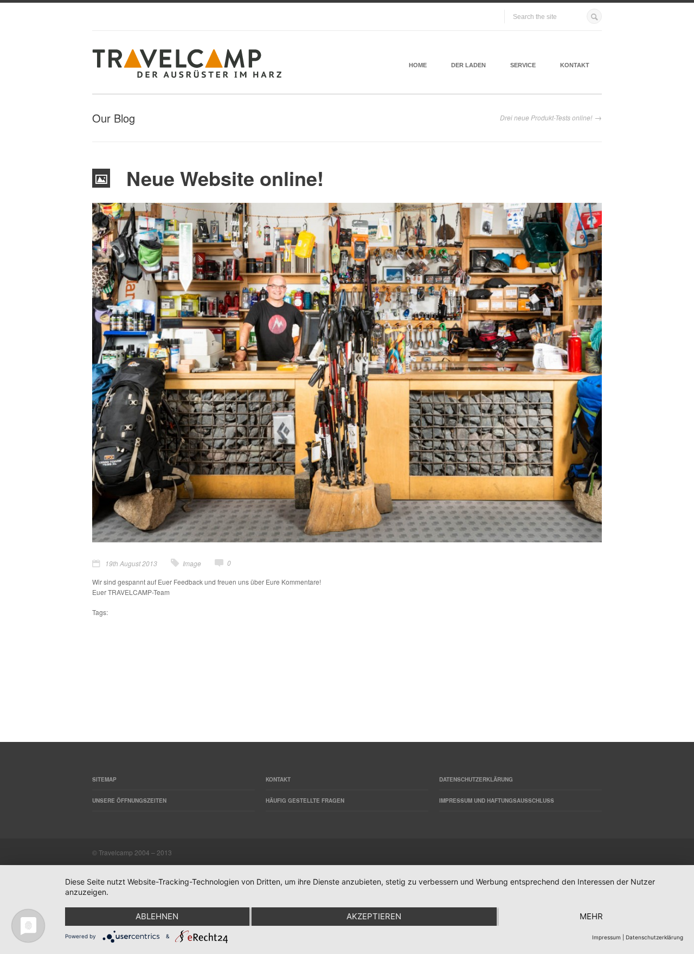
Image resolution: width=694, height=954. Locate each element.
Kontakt (574, 65)
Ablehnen (157, 916)
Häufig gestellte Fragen (305, 800)
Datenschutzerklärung (476, 779)
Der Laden (468, 65)
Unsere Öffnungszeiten (129, 800)
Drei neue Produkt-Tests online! (546, 117)
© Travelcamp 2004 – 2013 (132, 852)
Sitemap (104, 779)
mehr (591, 916)
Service (523, 65)
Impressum (606, 937)
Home (418, 65)
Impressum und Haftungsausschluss (496, 800)
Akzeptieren (373, 916)
